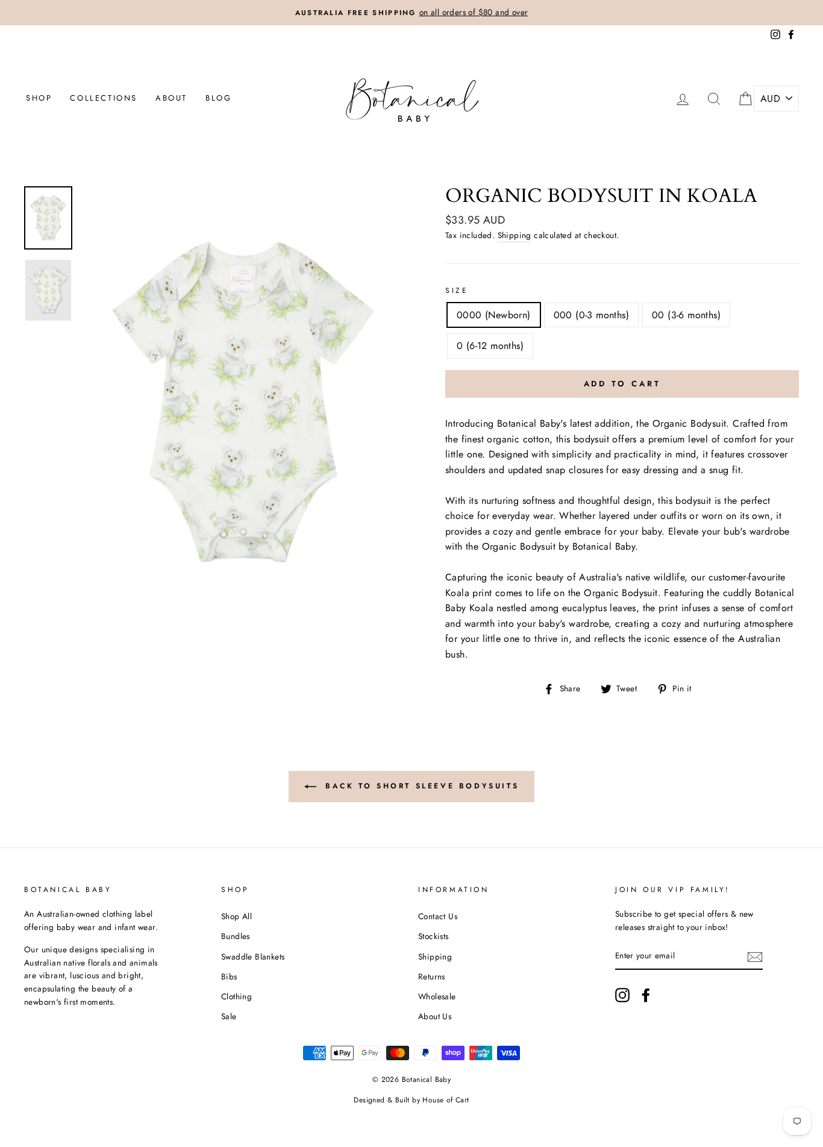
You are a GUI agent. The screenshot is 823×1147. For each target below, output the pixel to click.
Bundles (235, 936)
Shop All (236, 916)
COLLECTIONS (103, 98)
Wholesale (437, 996)
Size (456, 290)
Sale (229, 1016)
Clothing (236, 996)
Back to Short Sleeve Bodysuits (420, 786)
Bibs (229, 976)
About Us (434, 1016)
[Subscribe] (755, 956)
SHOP (39, 98)
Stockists (433, 936)
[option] (411, 12)
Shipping (514, 235)
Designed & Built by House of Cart (411, 1100)
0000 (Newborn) (494, 315)
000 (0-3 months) (591, 315)
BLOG (218, 98)
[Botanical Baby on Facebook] (646, 995)
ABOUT (171, 98)
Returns (431, 976)
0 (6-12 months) (490, 346)
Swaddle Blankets (252, 957)
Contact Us (437, 916)
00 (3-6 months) (686, 315)
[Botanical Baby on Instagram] (622, 995)
